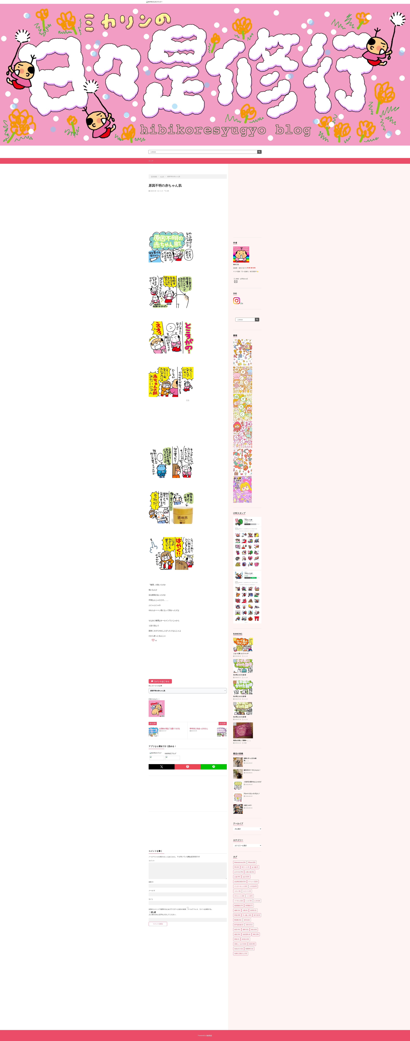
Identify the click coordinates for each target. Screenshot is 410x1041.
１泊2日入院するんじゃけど (252, 782)
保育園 (249, 905)
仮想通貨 (238, 905)
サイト (151, 899)
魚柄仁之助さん (240, 953)
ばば (246, 877)
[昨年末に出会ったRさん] (222, 732)
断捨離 (237, 920)
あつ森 (255, 867)
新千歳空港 (238, 925)
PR (236, 867)
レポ (257, 901)
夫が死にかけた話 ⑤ (239, 675)
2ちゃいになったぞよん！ (252, 793)
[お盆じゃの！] (238, 809)
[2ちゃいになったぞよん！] (238, 797)
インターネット (240, 886)
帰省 (237, 915)
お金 (237, 877)
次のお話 (214, 167)
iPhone (251, 862)
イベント (253, 881)
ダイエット (239, 896)
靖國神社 (249, 949)
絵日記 (245, 939)
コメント (152, 860)
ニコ (250, 896)
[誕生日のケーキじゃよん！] (238, 774)
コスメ (237, 891)
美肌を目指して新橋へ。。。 (242, 740)
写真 (245, 743)
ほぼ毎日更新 (240, 881)
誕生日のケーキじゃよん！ (252, 770)
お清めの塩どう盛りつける (169, 728)
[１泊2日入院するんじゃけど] (238, 785)
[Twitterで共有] (162, 766)
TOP (188, 167)
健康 (237, 910)
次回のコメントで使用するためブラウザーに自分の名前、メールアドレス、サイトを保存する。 (181, 909)
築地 (236, 939)
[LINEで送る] (214, 766)
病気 (254, 929)
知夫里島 (246, 934)
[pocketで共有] (188, 766)
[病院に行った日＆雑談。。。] (238, 762)
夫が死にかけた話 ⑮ (239, 696)
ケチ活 (253, 886)
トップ (151, 161)
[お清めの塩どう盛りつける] (153, 732)
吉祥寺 (253, 910)
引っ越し (247, 915)
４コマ (161, 190)
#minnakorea (239, 862)
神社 (256, 934)
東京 (237, 929)
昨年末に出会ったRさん (199, 728)
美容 (252, 944)
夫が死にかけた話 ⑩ (239, 717)
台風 (245, 910)
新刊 (247, 920)
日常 (167, 190)
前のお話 (163, 167)
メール (152, 890)
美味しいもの (240, 944)
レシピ (248, 901)
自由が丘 (238, 949)
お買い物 (249, 872)
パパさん (238, 901)
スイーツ (247, 891)
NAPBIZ (209, 1035)
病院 (237, 934)
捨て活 (257, 915)
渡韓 (245, 929)
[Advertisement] (188, 209)
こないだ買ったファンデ (240, 653)
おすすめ (238, 872)
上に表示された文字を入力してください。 (163, 914)
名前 (151, 882)
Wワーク (245, 867)
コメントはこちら (161, 681)
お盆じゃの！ (248, 805)
